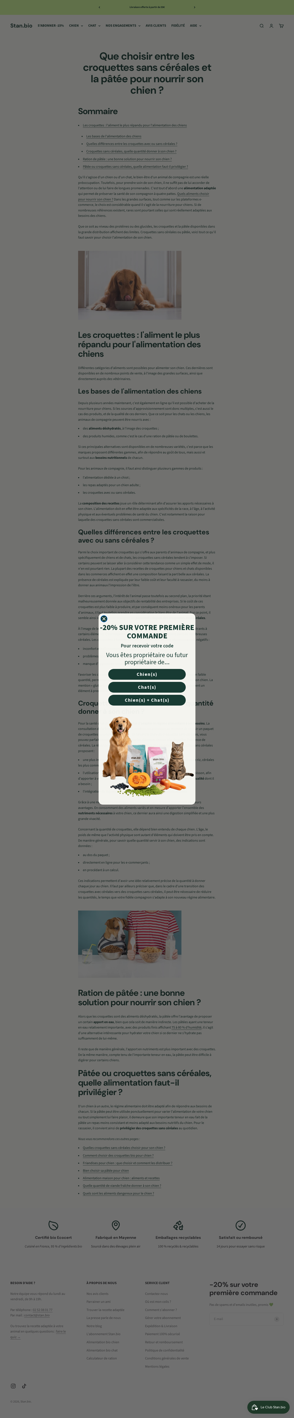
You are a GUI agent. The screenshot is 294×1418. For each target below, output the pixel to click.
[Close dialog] (104, 619)
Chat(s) (147, 687)
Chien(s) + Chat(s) (147, 700)
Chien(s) (147, 674)
